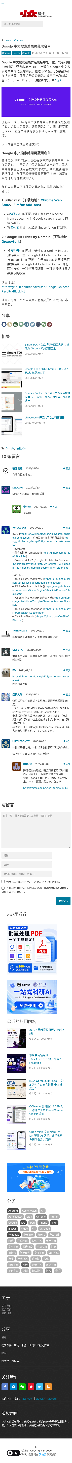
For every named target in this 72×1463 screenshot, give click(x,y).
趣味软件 (37, 1270)
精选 (25, 1264)
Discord (52, 1398)
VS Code (45, 1228)
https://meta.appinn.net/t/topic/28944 (45, 787)
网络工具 (51, 1264)
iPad (32, 1222)
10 (66, 53)
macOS (12, 1228)
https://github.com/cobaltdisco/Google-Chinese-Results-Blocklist (41, 601)
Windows (13, 1234)
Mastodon (27, 1398)
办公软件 (54, 1234)
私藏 (46, 1258)
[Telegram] (13, 1386)
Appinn (59, 80)
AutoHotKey (15, 1216)
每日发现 (54, 1252)
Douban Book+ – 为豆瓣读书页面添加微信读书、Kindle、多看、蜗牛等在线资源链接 (47, 397)
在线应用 (23, 1240)
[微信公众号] (22, 1386)
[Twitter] (39, 1386)
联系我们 (7, 1309)
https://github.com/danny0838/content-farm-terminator (41, 541)
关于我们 (7, 1305)
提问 (4, 1353)
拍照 (53, 1246)
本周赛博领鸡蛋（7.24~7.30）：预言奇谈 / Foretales (45, 1059)
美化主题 (13, 1270)
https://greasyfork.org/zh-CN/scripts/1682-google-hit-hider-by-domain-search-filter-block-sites (41, 567)
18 (43, 422)
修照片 (41, 1234)
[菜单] (4, 4)
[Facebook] (5, 1386)
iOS (23, 1222)
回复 (67, 468)
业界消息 (28, 1234)
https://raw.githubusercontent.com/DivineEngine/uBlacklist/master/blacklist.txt (41, 590)
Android (13, 1210)
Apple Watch (29, 1210)
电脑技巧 (23, 1258)
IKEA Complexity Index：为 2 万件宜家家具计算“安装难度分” (46, 1084)
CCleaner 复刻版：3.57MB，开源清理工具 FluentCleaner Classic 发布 (47, 1110)
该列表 (14, 214)
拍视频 (12, 1252)
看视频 (35, 1258)
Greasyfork (11, 242)
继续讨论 (7, 1313)
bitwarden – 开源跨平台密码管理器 (44, 417)
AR (42, 1210)
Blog (29, 1216)
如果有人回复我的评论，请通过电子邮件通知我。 (34, 882)
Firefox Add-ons (27, 205)
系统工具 (37, 1264)
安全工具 (51, 1240)
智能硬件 (25, 1252)
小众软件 (25, 1450)
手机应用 (42, 1246)
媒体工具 (37, 1240)
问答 (48, 1270)
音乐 (57, 1270)
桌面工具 (39, 1252)
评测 (25, 1270)
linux (54, 1222)
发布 (4, 1337)
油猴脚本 (21, 448)
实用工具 (13, 1246)
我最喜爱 (28, 1246)
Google (26, 53)
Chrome (6, 53)
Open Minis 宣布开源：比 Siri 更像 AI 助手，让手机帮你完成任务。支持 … (45, 1135)
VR (33, 1228)
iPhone (43, 1222)
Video (24, 1228)
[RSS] (48, 1386)
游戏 (10, 1258)
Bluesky (40, 1398)
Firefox (16, 53)
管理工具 (13, 1264)
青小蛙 (55, 53)
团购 (10, 1240)
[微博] (31, 1386)
